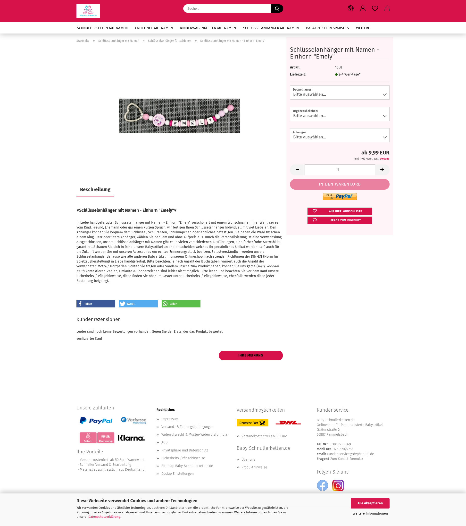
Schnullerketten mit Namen (102, 28)
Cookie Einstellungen (177, 474)
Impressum (170, 419)
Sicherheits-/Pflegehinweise (183, 458)
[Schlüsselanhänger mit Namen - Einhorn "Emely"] (179, 107)
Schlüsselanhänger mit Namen (271, 28)
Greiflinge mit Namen (154, 28)
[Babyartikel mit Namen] (89, 11)
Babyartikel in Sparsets (327, 28)
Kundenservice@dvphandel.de (350, 454)
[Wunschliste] (375, 8)
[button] (351, 8)
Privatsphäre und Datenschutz (184, 450)
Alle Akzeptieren (370, 503)
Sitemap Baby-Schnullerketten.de (187, 466)
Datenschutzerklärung (104, 516)
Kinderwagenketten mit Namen (208, 28)
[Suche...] (277, 8)
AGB (164, 442)
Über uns (248, 460)
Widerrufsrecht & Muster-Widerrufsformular (195, 435)
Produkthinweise (254, 467)
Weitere (363, 28)
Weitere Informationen (370, 513)
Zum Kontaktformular (346, 459)
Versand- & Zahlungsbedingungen (187, 427)
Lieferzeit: (298, 74)
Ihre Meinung (250, 355)
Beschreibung (95, 189)
